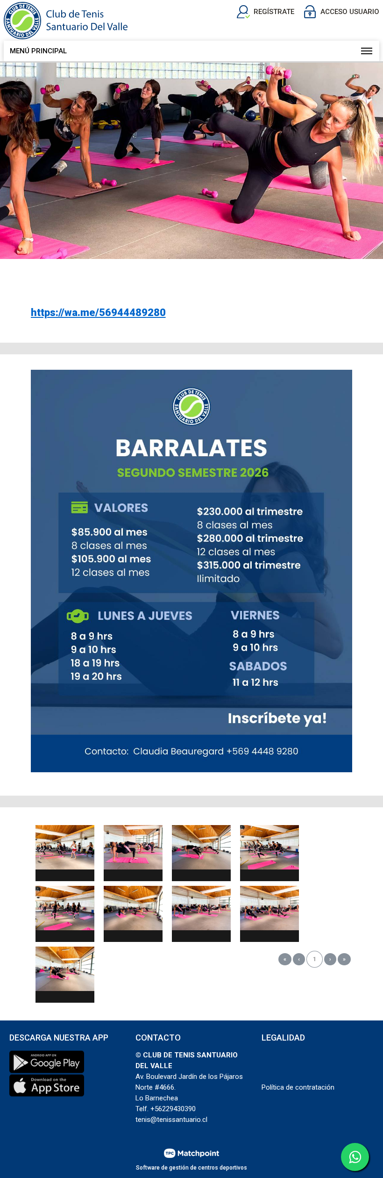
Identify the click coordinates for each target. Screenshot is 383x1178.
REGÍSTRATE (274, 11)
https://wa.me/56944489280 (98, 312)
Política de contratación (298, 1087)
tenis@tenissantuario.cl (171, 1119)
